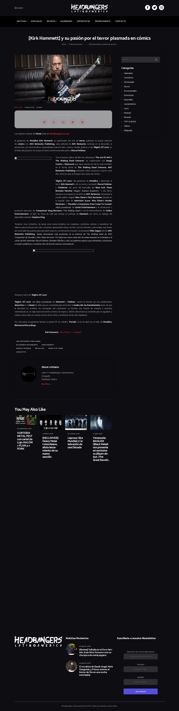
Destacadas (129, 82)
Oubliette (21, 352)
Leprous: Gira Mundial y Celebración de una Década (75, 443)
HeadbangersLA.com (59, 134)
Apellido (140, 677)
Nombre (140, 664)
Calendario (128, 73)
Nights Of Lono (56, 348)
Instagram (77, 332)
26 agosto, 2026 (85, 646)
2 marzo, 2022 (29, 107)
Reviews (127, 117)
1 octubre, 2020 (47, 434)
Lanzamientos (130, 104)
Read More (46, 384)
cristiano (39, 107)
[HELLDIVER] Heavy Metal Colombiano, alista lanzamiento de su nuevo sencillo (50, 448)
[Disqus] (33, 471)
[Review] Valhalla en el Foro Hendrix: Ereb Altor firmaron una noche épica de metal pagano (96, 652)
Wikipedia (128, 130)
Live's (126, 108)
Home (64, 44)
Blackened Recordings (27, 345)
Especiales (128, 99)
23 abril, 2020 (97, 434)
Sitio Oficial (64, 332)
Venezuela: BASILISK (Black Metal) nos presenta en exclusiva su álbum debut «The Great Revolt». (101, 449)
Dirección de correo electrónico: (141, 652)
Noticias (19, 107)
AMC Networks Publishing (28, 341)
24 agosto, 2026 (85, 663)
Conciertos (128, 77)
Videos (127, 126)
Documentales (130, 91)
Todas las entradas (75, 44)
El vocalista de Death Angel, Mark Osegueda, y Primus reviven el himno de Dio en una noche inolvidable (96, 671)
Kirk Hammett (48, 345)
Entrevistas (129, 95)
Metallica (39, 348)
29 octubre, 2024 (74, 434)
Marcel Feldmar (23, 348)
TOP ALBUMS (130, 121)
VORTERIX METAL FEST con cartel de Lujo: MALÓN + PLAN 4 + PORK (25, 441)
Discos (127, 86)
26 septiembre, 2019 (24, 428)
